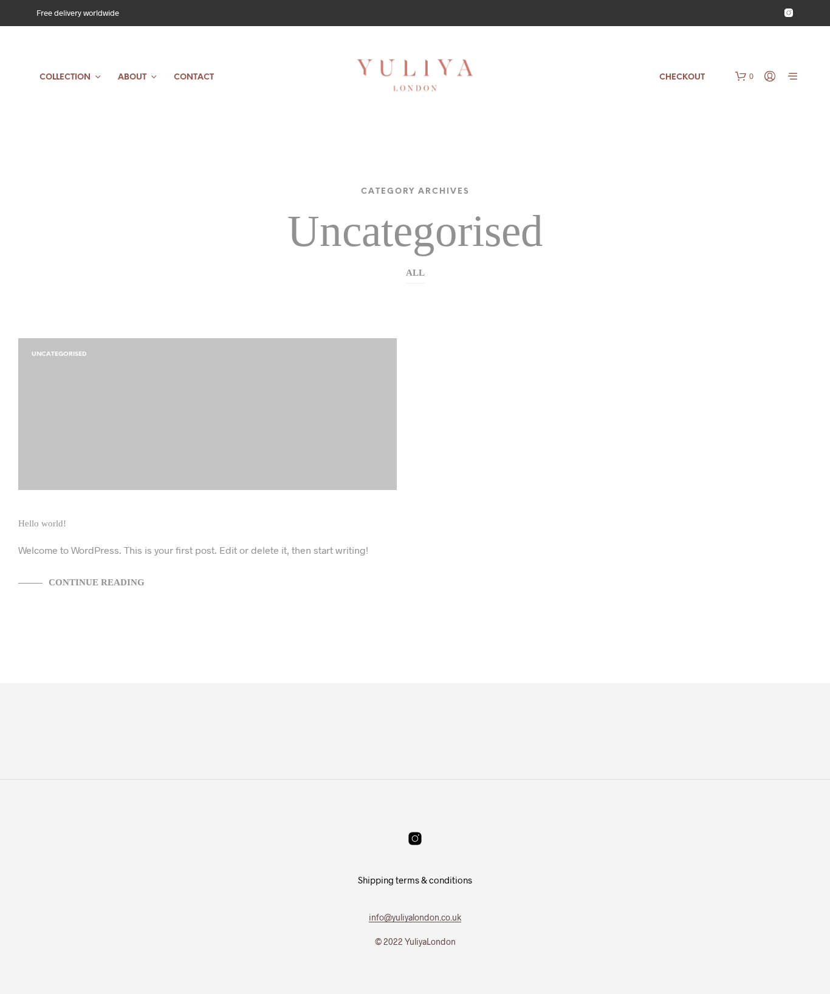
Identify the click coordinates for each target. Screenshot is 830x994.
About (132, 77)
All (415, 272)
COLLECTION (65, 77)
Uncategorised (59, 354)
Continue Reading (97, 582)
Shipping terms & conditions (415, 879)
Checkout (682, 77)
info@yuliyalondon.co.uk (415, 917)
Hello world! (42, 523)
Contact (194, 77)
